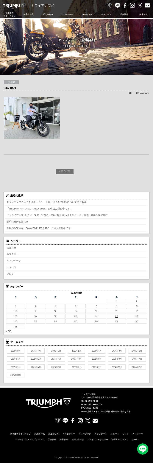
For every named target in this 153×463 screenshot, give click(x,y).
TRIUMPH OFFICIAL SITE (110, 5)
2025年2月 (76, 367)
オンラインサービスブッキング (29, 439)
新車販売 (9, 14)
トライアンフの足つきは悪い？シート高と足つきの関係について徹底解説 (47, 202)
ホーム (135, 439)
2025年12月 (36, 359)
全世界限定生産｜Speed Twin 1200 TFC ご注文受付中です (39, 228)
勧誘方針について (120, 439)
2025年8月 (117, 359)
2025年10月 (76, 359)
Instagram (132, 5)
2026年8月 (16, 350)
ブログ (10, 273)
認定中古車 (48, 14)
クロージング (86, 14)
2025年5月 (16, 367)
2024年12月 (117, 367)
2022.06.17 (144, 92)
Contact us (147, 5)
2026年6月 (56, 350)
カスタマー (13, 254)
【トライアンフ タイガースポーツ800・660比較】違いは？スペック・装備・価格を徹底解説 (57, 215)
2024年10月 (15, 375)
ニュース (11, 267)
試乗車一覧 (29, 14)
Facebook (125, 5)
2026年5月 (76, 350)
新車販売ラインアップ (20, 433)
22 (116, 316)
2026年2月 (137, 350)
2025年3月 (56, 367)
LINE (117, 5)
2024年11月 (137, 367)
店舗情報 (124, 14)
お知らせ (11, 247)
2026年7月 (36, 350)
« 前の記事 (65, 171)
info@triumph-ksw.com (91, 404)
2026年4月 (97, 350)
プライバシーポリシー (97, 439)
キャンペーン (14, 260)
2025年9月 (97, 359)
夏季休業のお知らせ (17, 221)
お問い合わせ (77, 439)
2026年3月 (117, 350)
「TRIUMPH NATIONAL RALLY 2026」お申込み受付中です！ (39, 208)
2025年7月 (137, 359)
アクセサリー (67, 14)
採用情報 (64, 439)
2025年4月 (36, 367)
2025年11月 (56, 359)
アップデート (105, 14)
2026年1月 (15, 359)
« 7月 (8, 330)
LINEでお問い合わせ (142, 449)
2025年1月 (96, 367)
